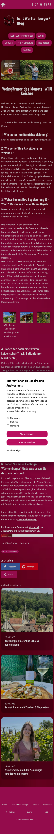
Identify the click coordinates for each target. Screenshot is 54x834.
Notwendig (15, 418)
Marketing (14, 425)
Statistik (14, 421)
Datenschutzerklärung (25, 411)
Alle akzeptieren (27, 434)
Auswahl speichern (27, 442)
